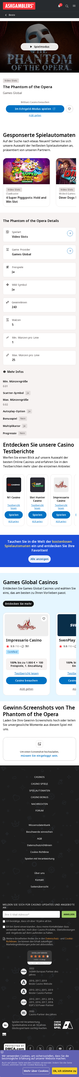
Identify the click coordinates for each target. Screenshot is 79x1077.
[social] (30, 1048)
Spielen (14, 515)
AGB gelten (35, 115)
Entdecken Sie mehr (18, 603)
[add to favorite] (44, 619)
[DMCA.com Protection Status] (15, 1047)
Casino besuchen (26, 680)
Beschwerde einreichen (39, 831)
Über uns (39, 873)
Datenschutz (52, 938)
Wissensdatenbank (39, 825)
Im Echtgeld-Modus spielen (33, 109)
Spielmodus (41, 46)
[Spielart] (70, 233)
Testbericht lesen (13, 507)
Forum (39, 810)
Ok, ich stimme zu (64, 1071)
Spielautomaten (39, 790)
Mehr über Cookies (36, 1071)
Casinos (39, 777)
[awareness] (63, 1025)
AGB (39, 838)
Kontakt (39, 879)
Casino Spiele (39, 783)
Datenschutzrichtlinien (39, 845)
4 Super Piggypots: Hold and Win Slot (26, 200)
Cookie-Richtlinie (39, 851)
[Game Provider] (70, 251)
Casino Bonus (39, 797)
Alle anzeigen (39, 559)
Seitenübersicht (39, 886)
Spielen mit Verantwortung (39, 858)
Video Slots (20, 237)
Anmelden (69, 914)
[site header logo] (19, 6)
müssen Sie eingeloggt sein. (39, 755)
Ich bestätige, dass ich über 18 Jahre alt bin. (29, 921)
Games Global (21, 254)
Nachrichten (39, 803)
